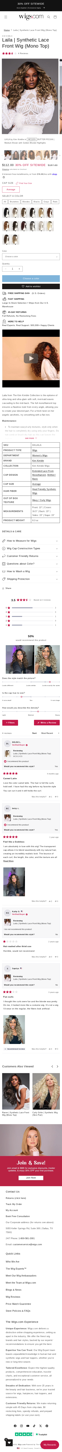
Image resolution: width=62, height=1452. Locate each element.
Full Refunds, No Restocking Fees (19, 314)
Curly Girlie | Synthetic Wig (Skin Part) (45, 1113)
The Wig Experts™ (16, 1269)
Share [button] (8, 588)
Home (7, 30)
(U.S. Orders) (26, 293)
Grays (46, 202)
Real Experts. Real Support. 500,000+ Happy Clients (28, 323)
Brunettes (14, 202)
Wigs (34, 450)
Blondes (26, 202)
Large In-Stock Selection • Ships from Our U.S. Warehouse (25, 303)
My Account (12, 1210)
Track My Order (14, 1204)
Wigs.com (22, 1444)
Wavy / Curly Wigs (41, 500)
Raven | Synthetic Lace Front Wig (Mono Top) (15, 1113)
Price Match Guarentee (18, 1304)
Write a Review (50, 723)
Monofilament (39, 475)
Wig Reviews (13, 1297)
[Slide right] (55, 103)
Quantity (6, 264)
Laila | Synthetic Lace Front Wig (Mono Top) (32, 755)
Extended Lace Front (42, 471)
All (5, 202)
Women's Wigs (40, 455)
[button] (6, 17)
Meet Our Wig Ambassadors (21, 1275)
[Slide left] (2, 155)
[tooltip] (14, 1049)
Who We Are (12, 1261)
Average (36, 484)
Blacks (37, 202)
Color (4, 251)
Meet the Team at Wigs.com (21, 1283)
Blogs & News (13, 1290)
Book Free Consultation (18, 1216)
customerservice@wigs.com (27, 1244)
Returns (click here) (16, 1198)
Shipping (5, 169)
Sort (34, 733)
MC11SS (32, 139)
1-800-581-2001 (27, 1238)
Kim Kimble (38, 460)
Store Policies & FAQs (18, 1311)
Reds (55, 202)
